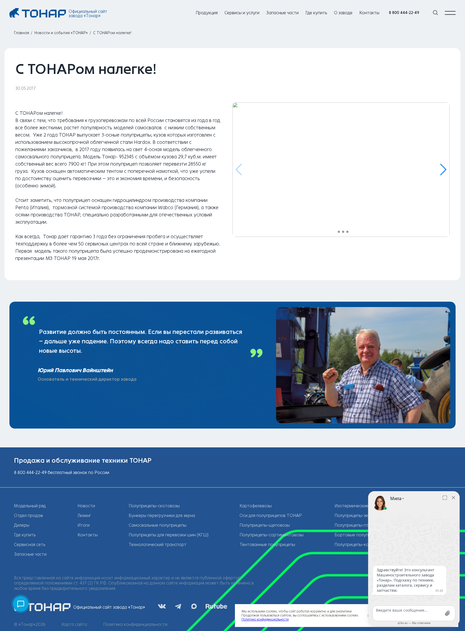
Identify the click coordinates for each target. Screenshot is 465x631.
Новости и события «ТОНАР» (61, 33)
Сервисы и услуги (241, 12)
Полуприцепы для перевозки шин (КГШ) (169, 535)
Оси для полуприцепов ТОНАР (270, 515)
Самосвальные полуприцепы (157, 525)
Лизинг (84, 515)
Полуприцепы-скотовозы (154, 506)
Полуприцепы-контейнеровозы (366, 544)
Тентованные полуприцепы (267, 544)
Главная (21, 33)
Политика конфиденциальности (135, 624)
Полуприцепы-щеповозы (264, 525)
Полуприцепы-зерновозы (359, 515)
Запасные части (282, 12)
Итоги (84, 525)
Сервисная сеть (29, 544)
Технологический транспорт (157, 544)
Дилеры (21, 525)
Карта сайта (74, 624)
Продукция (207, 12)
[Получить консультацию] (21, 604)
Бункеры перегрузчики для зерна (162, 515)
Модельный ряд (30, 506)
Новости (86, 506)
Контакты (369, 12)
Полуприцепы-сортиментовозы (271, 535)
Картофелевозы (255, 506)
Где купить (316, 12)
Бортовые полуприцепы (358, 535)
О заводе (343, 12)
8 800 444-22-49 (404, 13)
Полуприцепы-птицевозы (360, 525)
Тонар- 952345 (118, 156)
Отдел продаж (28, 515)
